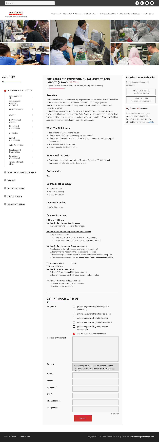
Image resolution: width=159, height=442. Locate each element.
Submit (82, 418)
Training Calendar (108, 14)
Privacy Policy (10, 437)
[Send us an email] (152, 3)
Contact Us (149, 14)
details (151, 122)
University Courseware (85, 14)
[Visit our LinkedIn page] (142, 3)
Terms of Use (24, 437)
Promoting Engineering (130, 14)
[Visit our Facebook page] (137, 3)
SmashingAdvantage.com (143, 437)
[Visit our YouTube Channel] (147, 3)
